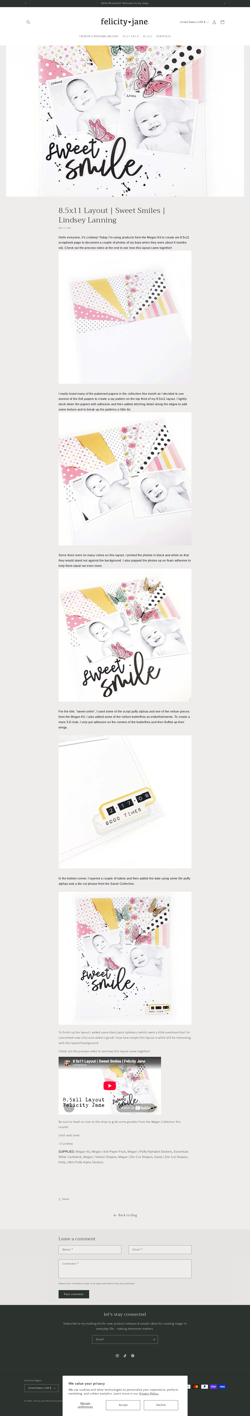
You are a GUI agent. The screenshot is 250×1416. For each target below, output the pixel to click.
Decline (161, 1405)
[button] (28, 22)
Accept (123, 1405)
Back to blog (127, 1215)
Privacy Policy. (149, 1393)
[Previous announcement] (26, 3)
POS (48, 1401)
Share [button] (65, 1199)
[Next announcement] (224, 3)
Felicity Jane (39, 1401)
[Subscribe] (154, 1339)
